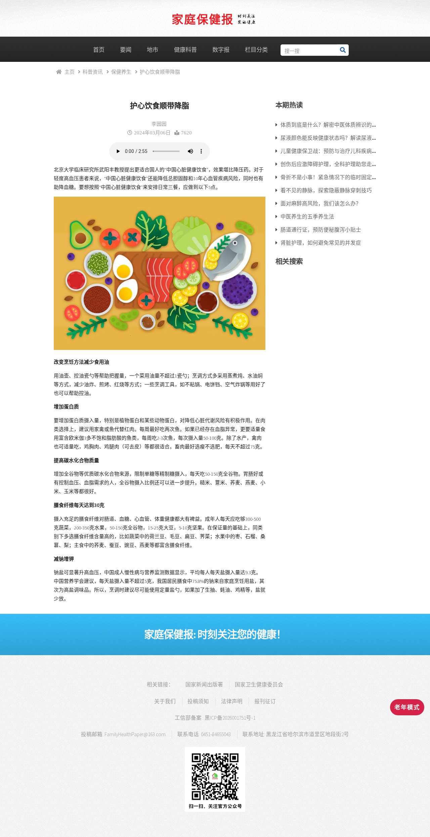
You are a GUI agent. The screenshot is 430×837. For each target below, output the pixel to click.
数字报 (220, 49)
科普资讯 (93, 71)
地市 (152, 49)
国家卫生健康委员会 (259, 684)
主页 (69, 71)
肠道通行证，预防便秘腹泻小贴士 (321, 229)
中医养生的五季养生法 (307, 216)
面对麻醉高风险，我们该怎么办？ (321, 203)
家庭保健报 (203, 19)
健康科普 (185, 49)
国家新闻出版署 (204, 684)
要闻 (125, 49)
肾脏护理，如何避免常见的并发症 (321, 242)
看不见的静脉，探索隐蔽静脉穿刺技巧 (326, 190)
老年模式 (407, 707)
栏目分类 (256, 49)
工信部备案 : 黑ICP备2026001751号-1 (215, 718)
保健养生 (121, 71)
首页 (98, 49)
